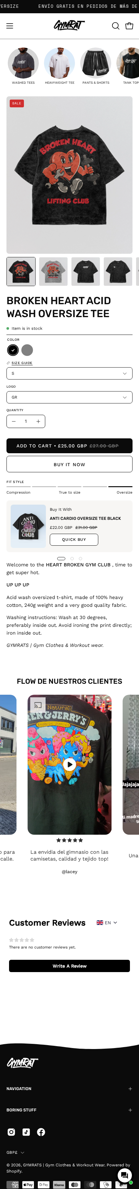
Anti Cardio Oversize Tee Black (85, 518)
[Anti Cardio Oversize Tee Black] (28, 526)
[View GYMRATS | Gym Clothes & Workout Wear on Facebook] (41, 1132)
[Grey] (27, 350)
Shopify (13, 1171)
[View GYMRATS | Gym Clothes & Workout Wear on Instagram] (11, 1132)
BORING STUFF (21, 1110)
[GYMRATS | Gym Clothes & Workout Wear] (69, 26)
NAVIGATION (18, 1088)
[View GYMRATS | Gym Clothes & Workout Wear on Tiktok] (26, 1132)
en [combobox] (108, 922)
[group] (23, 66)
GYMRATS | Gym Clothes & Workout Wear (63, 1164)
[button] (115, 25)
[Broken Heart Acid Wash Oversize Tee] (21, 271)
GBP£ (11, 1152)
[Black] (13, 350)
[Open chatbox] (125, 1175)
